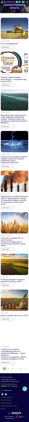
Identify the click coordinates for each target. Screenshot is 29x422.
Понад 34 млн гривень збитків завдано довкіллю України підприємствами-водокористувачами (14, 159)
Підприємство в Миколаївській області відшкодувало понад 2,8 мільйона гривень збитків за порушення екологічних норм (14, 200)
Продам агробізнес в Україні (6, 402)
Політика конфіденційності (9, 384)
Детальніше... (6, 47)
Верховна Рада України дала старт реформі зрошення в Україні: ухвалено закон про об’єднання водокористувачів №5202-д (14, 119)
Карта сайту (3, 408)
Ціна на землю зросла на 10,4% (14, 315)
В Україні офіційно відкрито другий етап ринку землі (13, 280)
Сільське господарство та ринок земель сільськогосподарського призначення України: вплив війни (13, 242)
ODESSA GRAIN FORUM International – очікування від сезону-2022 (13, 79)
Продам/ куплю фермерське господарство (9, 405)
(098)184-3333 (11, 2)
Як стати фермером (9, 44)
